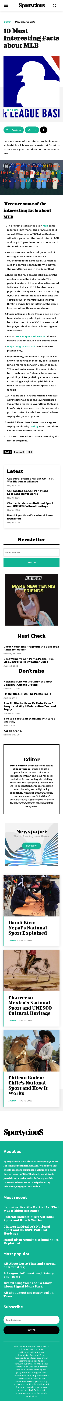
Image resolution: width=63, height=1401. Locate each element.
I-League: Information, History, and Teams (29, 1274)
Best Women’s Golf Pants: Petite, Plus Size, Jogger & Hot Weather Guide (29, 660)
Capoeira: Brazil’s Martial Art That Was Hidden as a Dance (30, 480)
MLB (29, 452)
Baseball (19, 452)
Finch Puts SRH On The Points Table (27, 694)
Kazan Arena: (13, 731)
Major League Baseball (21, 346)
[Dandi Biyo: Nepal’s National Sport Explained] (31, 895)
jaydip (12, 940)
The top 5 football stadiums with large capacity (29, 720)
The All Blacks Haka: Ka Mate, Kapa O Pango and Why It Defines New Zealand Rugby (30, 706)
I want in (31, 562)
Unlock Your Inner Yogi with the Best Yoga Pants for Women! (31, 648)
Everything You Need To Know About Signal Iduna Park (28, 1284)
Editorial (12, 110)
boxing (34, 426)
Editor (7, 22)
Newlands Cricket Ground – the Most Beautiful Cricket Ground (28, 683)
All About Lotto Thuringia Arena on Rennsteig (29, 1265)
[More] (43, 129)
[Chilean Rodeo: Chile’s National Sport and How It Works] (31, 1051)
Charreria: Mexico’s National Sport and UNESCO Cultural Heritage (30, 504)
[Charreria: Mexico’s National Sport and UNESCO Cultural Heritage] (31, 970)
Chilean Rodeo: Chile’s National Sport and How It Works (28, 492)
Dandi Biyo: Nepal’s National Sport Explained (30, 517)
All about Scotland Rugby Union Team (29, 1294)
